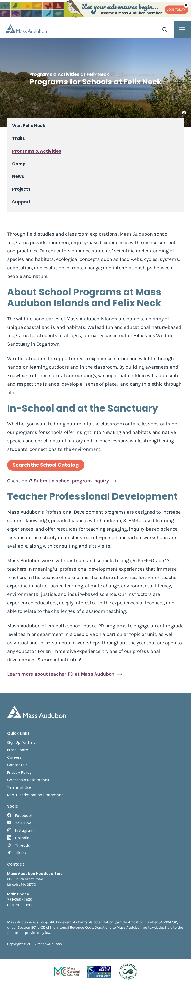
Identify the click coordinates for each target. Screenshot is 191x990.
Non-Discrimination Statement (35, 794)
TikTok (21, 852)
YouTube (23, 823)
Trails (18, 138)
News (18, 176)
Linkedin (22, 837)
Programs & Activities (36, 151)
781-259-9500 (20, 899)
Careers (14, 757)
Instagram (24, 830)
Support (21, 202)
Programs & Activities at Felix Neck (69, 74)
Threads (22, 845)
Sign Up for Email (22, 742)
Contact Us (17, 764)
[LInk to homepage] (26, 28)
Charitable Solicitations (28, 779)
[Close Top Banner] (186, 5)
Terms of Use (19, 787)
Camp (19, 163)
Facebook (24, 815)
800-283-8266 (20, 905)
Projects (21, 189)
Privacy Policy (19, 772)
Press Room (17, 749)
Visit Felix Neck (28, 125)
